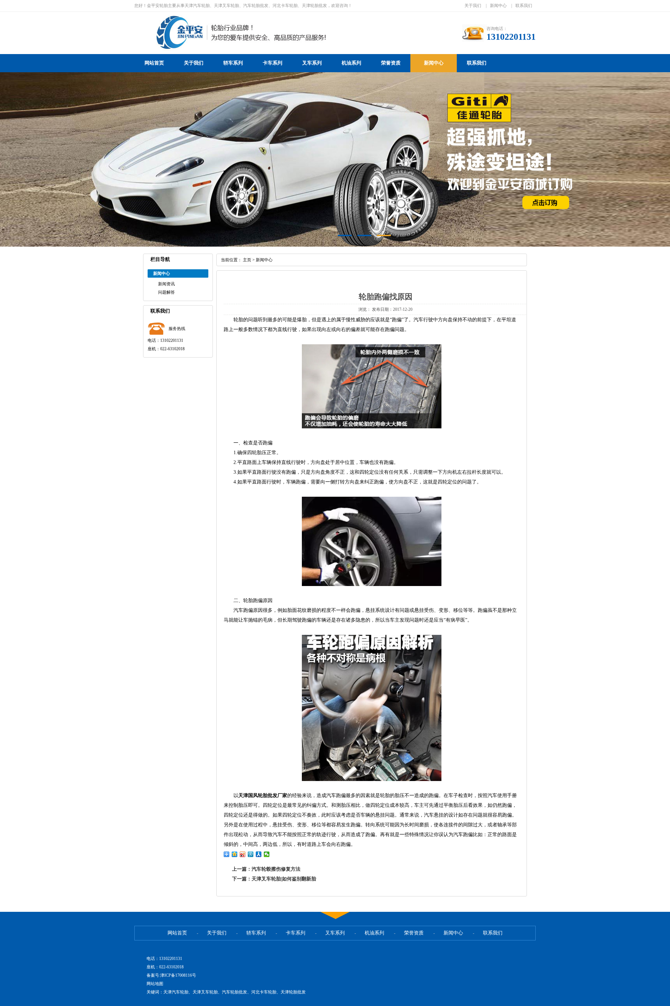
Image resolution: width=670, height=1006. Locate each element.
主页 (247, 259)
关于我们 (472, 5)
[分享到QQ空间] (235, 854)
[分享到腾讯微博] (251, 854)
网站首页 (154, 63)
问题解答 (166, 292)
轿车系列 (233, 63)
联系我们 (523, 5)
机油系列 (351, 63)
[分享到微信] (267, 854)
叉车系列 (312, 63)
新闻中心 (498, 5)
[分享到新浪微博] (243, 854)
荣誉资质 (391, 63)
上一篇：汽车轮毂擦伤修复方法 (266, 869)
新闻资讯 (166, 283)
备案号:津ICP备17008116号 (171, 975)
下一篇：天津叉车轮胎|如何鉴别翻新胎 (274, 878)
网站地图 (155, 983)
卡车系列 (272, 63)
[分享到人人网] (259, 854)
